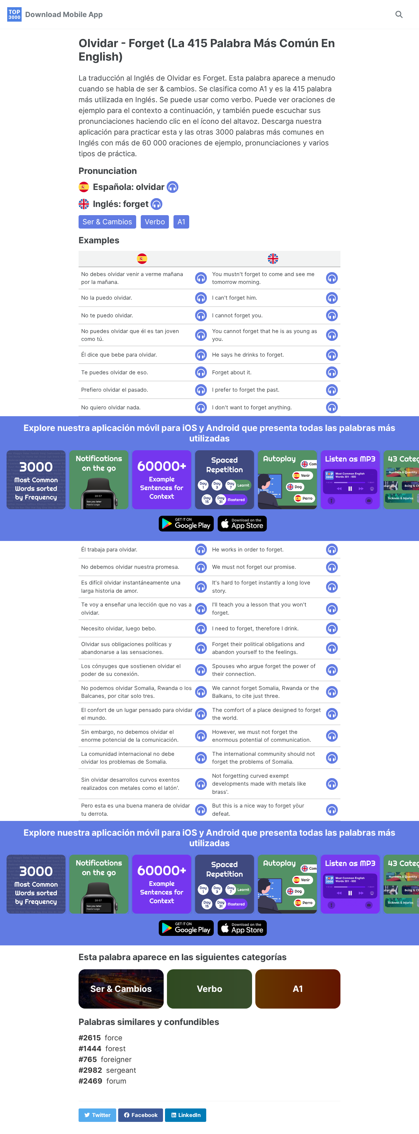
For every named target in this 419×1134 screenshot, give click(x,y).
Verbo (155, 221)
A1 (181, 221)
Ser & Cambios (107, 221)
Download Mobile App (64, 14)
